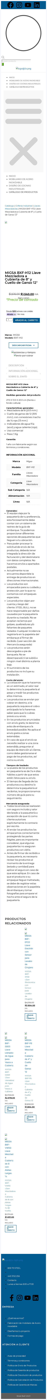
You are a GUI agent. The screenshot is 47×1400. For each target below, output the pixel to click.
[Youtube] (28, 5)
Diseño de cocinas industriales (24, 84)
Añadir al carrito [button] (30, 1016)
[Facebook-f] (11, 1297)
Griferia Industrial (24, 206)
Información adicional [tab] (23, 371)
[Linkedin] (36, 5)
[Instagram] (19, 5)
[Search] (3, 64)
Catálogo (9, 206)
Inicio (12, 77)
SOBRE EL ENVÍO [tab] (17, 376)
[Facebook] (10, 5)
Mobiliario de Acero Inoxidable (24, 81)
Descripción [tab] (16, 365)
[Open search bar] (3, 57)
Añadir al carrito (26, 320)
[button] (23, 131)
